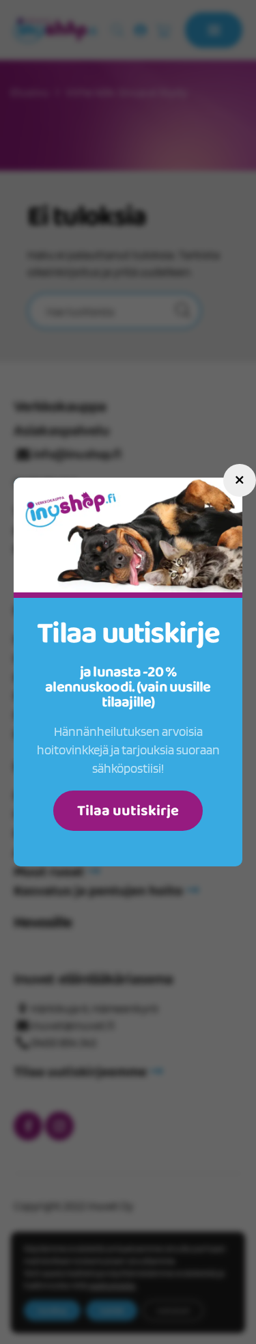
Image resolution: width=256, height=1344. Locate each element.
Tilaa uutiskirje (128, 811)
